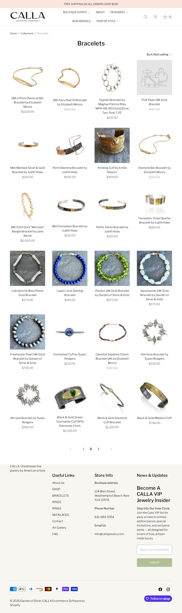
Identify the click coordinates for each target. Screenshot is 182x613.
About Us (58, 483)
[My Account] (155, 17)
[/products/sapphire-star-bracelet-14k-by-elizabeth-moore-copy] (112, 331)
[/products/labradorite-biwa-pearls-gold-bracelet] (27, 268)
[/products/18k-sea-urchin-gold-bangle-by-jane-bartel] (27, 204)
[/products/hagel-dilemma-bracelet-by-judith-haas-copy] (27, 145)
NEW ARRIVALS (81, 21)
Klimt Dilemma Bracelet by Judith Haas (70, 170)
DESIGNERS (117, 12)
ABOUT (100, 12)
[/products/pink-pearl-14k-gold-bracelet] (154, 77)
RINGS (56, 502)
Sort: (157, 54)
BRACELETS (60, 495)
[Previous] (70, 449)
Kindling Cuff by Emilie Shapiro (112, 170)
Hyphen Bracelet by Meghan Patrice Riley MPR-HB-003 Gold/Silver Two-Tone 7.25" (112, 106)
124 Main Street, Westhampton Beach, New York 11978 (112, 496)
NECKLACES (60, 515)
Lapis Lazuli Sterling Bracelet (70, 293)
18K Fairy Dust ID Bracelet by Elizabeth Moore (70, 102)
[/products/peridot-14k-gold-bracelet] (112, 268)
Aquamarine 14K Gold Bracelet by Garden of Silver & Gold (154, 295)
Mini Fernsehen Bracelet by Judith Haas (69, 228)
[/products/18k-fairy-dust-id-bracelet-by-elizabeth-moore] (69, 77)
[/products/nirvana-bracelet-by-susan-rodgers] (27, 395)
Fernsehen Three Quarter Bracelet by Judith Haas (154, 220)
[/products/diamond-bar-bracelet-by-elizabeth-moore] (154, 145)
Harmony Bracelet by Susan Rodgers (154, 356)
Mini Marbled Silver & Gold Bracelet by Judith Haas (27, 170)
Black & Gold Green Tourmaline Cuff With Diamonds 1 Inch (70, 422)
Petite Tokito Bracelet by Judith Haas (112, 229)
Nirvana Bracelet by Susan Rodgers (27, 420)
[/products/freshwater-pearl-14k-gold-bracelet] (27, 331)
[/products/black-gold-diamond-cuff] (154, 395)
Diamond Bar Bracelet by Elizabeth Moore (154, 170)
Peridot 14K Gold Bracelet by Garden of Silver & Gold (112, 293)
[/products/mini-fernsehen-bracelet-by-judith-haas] (69, 204)
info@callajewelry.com (109, 534)
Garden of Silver (30, 601)
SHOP (56, 489)
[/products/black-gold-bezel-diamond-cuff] (112, 395)
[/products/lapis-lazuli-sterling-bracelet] (69, 268)
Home (13, 33)
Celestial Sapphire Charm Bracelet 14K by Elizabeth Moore (112, 359)
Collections (27, 33)
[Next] (112, 449)
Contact (57, 521)
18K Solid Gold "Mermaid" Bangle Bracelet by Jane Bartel (27, 231)
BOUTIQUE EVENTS (75, 12)
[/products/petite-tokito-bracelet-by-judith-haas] (112, 204)
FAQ (55, 534)
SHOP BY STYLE (106, 21)
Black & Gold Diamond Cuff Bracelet (112, 420)
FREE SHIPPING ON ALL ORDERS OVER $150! (91, 4)
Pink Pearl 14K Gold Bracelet (154, 102)
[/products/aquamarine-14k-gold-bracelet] (154, 268)
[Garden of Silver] (28, 16)
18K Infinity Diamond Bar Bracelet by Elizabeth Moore (27, 102)
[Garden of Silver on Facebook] (160, 589)
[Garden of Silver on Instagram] (168, 589)
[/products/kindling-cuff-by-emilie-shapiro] (112, 145)
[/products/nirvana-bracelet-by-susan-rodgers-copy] (154, 331)
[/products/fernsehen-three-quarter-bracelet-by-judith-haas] (154, 200)
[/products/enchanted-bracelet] (69, 331)
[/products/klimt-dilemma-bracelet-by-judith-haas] (69, 145)
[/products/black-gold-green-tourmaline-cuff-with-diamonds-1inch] (69, 395)
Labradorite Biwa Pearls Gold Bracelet (27, 293)
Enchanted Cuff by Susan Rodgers (69, 356)
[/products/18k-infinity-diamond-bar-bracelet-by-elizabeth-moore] (27, 76)
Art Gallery (59, 527)
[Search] (145, 17)
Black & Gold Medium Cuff (154, 418)
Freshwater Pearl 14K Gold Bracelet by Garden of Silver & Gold (27, 359)
